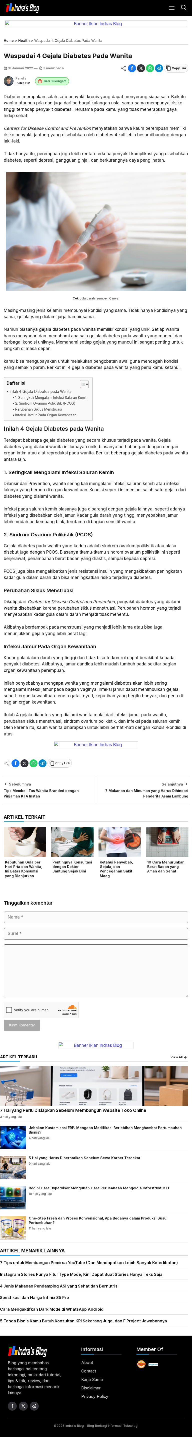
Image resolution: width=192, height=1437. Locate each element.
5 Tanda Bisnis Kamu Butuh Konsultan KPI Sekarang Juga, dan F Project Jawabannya (83, 1320)
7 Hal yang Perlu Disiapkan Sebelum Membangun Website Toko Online (73, 1110)
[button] (183, 8)
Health (24, 40)
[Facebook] (132, 68)
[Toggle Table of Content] (82, 384)
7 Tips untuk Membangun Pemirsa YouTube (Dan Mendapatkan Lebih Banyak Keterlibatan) (89, 1262)
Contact (88, 1370)
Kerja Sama (92, 1379)
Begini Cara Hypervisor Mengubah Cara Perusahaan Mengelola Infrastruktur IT (99, 1188)
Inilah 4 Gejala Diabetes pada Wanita (41, 391)
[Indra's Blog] (23, 8)
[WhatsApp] (150, 68)
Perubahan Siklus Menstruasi (38, 409)
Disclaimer (91, 1387)
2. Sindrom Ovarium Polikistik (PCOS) (45, 403)
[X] (141, 68)
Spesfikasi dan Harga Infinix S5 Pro (34, 1297)
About (87, 1362)
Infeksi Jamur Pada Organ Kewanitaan (45, 415)
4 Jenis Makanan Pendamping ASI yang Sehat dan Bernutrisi (59, 1286)
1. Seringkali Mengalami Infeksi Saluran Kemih (51, 398)
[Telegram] (159, 68)
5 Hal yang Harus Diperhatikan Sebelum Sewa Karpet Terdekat (84, 1158)
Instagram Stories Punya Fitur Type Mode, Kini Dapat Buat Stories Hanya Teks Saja (81, 1274)
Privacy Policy (94, 1396)
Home (9, 40)
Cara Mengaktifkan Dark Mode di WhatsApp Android (52, 1309)
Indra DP (23, 83)
